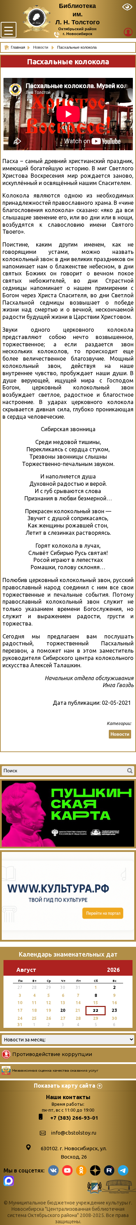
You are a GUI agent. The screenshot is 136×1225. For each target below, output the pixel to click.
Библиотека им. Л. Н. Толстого (77, 14)
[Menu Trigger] (8, 30)
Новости (41, 47)
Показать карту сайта (64, 1085)
